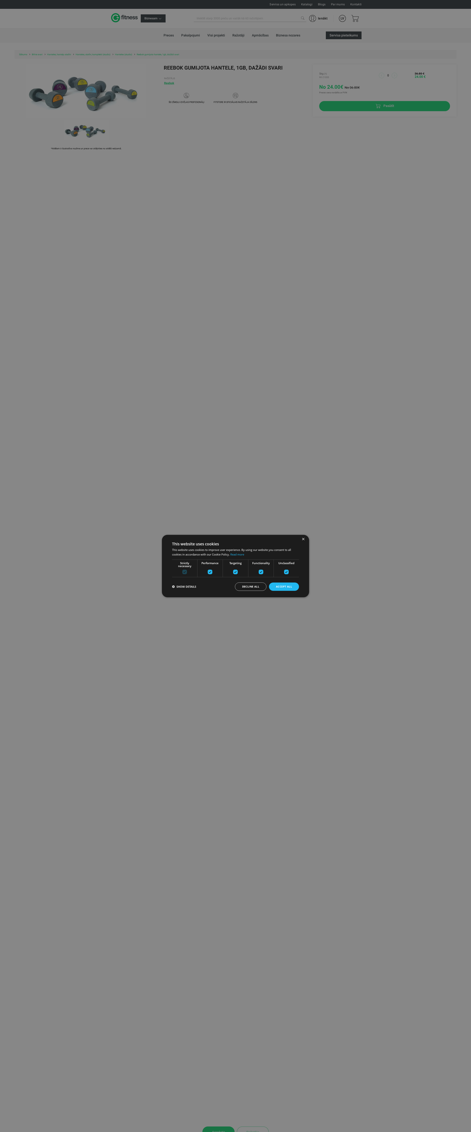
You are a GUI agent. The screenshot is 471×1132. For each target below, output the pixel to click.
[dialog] (235, 566)
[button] (184, 586)
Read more (237, 554)
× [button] (303, 539)
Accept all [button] (284, 586)
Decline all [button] (250, 586)
